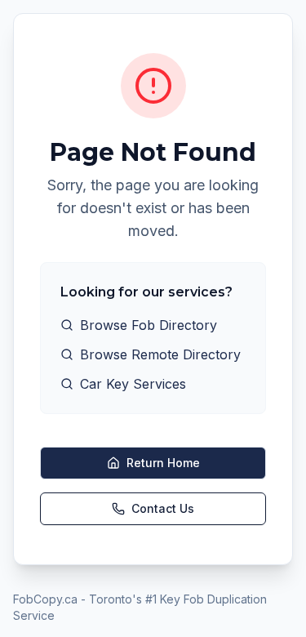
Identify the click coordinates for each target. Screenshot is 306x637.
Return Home (163, 463)
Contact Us (162, 508)
